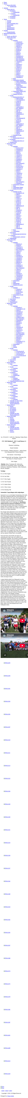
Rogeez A (18, 102)
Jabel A (18, 115)
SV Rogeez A (16, 297)
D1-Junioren (13, 409)
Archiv (5, 34)
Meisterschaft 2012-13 (18, 97)
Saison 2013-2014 (11, 143)
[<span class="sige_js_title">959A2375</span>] (7, 984)
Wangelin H (19, 129)
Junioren (6, 8)
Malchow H (19, 262)
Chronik (9, 22)
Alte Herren (13, 136)
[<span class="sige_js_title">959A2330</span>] (7, 817)
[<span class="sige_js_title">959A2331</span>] (7, 829)
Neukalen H (19, 44)
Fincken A (18, 109)
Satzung (9, 26)
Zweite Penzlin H (20, 352)
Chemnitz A (19, 61)
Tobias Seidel (10, 1096)
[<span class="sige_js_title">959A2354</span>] (7, 907)
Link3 (10, 1090)
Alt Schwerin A (20, 354)
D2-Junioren (13, 410)
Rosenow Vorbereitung (19, 85)
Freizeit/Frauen (13, 301)
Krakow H (18, 68)
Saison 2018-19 (11, 405)
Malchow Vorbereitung (19, 89)
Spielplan (15, 40)
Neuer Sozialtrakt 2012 (12, 23)
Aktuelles (12, 412)
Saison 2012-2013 (11, 37)
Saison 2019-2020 (11, 416)
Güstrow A (19, 67)
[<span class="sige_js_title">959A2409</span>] (7, 1048)
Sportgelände (10, 25)
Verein (5, 19)
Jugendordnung (10, 27)
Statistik (15, 347)
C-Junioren (12, 13)
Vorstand (9, 20)
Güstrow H (19, 47)
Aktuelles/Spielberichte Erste (17, 381)
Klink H (18, 105)
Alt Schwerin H (20, 351)
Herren (5, 3)
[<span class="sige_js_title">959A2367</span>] (7, 945)
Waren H (18, 53)
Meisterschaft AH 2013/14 (19, 234)
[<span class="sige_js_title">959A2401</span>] (7, 1035)
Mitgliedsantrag (10, 29)
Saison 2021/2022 (11, 5)
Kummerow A (19, 56)
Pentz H (18, 71)
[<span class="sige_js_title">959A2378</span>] (7, 996)
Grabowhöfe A (20, 107)
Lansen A (18, 119)
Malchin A (18, 46)
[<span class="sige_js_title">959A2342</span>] (7, 881)
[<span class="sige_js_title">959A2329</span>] (7, 804)
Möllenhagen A (20, 114)
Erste (11, 39)
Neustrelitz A (19, 266)
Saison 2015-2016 (11, 303)
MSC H (18, 111)
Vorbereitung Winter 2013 (19, 91)
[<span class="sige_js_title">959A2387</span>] (7, 1022)
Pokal (14, 78)
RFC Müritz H (19, 108)
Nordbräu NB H (20, 333)
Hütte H (18, 214)
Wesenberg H (19, 57)
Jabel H (18, 133)
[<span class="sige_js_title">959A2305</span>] (7, 714)
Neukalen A (19, 64)
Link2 (6, 1090)
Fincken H (18, 126)
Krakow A (18, 49)
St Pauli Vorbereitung (21, 83)
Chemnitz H (19, 42)
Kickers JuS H (19, 147)
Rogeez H (18, 121)
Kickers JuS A (19, 43)
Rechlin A (18, 211)
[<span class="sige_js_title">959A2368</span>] (7, 958)
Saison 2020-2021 (11, 424)
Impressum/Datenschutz (9, 33)
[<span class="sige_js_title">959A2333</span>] (7, 842)
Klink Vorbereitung (21, 81)
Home (5, 2)
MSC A (18, 128)
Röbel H (18, 54)
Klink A (18, 132)
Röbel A (18, 74)
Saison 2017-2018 (11, 382)
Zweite (11, 95)
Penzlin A (18, 70)
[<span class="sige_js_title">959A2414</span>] (7, 1061)
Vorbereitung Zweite (18, 294)
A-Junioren (12, 372)
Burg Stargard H (20, 60)
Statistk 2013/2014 (17, 188)
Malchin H (18, 66)
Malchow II (19, 92)
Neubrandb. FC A (20, 341)
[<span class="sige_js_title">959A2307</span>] (7, 727)
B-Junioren (12, 10)
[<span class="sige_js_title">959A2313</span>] (7, 765)
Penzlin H (18, 50)
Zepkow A (18, 218)
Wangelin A (19, 112)
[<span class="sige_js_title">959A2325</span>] (7, 778)
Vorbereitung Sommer (18, 80)
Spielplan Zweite (17, 135)
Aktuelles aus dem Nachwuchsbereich (14, 402)
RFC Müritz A (19, 125)
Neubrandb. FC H (20, 309)
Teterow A (18, 176)
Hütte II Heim (19, 98)
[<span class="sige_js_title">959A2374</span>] (7, 971)
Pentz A (18, 51)
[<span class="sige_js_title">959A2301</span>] (7, 688)
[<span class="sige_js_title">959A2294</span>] (7, 675)
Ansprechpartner (11, 32)
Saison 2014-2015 (11, 239)
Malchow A (19, 244)
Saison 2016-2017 (11, 362)
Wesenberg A (19, 77)
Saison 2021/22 (10, 9)
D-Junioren (12, 16)
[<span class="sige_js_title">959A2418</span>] (7, 1073)
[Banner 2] (2, 1086)
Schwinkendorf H (20, 118)
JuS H (17, 63)
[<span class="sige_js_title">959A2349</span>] (7, 894)
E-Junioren (12, 18)
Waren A (18, 73)
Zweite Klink (19, 292)
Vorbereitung (16, 231)
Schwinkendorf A (20, 99)
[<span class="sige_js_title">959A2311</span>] (7, 752)
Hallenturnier (13, 238)
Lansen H (18, 101)
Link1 (2, 1090)
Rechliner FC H (20, 193)
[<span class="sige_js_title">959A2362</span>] (7, 919)
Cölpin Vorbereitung (21, 87)
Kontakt (6, 30)
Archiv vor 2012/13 (12, 36)
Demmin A (19, 164)
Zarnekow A (19, 169)
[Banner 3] (2, 1088)
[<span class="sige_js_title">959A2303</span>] (7, 701)
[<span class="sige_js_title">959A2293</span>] (7, 663)
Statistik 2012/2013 (18, 94)
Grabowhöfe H (20, 123)
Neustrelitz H (19, 248)
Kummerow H (19, 75)
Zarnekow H (19, 150)
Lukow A (18, 204)
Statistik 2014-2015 (18, 285)
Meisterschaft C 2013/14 (19, 236)
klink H (18, 225)
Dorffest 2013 (13, 142)
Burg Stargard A (20, 58)
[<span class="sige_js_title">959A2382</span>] (7, 1009)
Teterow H (18, 157)
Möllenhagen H (20, 131)
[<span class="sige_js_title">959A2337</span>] (7, 868)
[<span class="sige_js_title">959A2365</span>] (7, 932)
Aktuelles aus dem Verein (16, 400)
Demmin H (19, 183)
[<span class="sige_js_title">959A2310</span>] (7, 740)
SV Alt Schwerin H (21, 355)
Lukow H (18, 222)
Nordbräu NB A (20, 317)
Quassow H (19, 289)
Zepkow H (19, 198)
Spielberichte (13, 6)
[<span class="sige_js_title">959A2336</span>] (7, 855)
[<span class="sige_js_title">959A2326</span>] (7, 791)
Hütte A (18, 116)
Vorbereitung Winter (18, 187)
